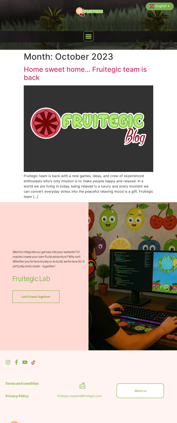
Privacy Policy (17, 396)
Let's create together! (35, 296)
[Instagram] (8, 362)
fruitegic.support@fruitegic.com (80, 396)
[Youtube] (24, 362)
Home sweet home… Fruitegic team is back (85, 73)
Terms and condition (22, 383)
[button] (89, 36)
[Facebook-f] (16, 362)
